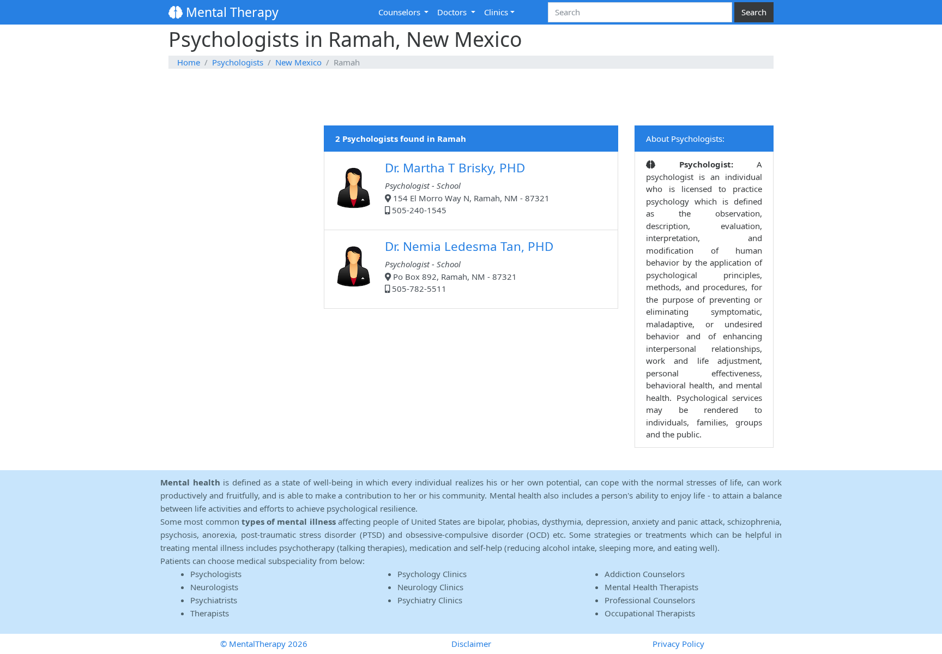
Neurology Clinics (430, 586)
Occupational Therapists (650, 613)
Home (188, 62)
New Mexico (298, 62)
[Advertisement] (471, 97)
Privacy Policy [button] (678, 643)
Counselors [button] (400, 12)
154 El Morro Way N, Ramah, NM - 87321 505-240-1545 (467, 187)
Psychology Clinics (432, 573)
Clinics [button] (496, 12)
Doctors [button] (453, 12)
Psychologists (237, 62)
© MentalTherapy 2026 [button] (263, 643)
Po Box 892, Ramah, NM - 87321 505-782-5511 (469, 266)
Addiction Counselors (645, 573)
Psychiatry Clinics (429, 600)
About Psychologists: (685, 138)
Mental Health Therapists (651, 586)
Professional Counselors (650, 600)
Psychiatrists (213, 600)
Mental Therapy (231, 12)
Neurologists (214, 586)
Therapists (209, 613)
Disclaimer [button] (471, 643)
